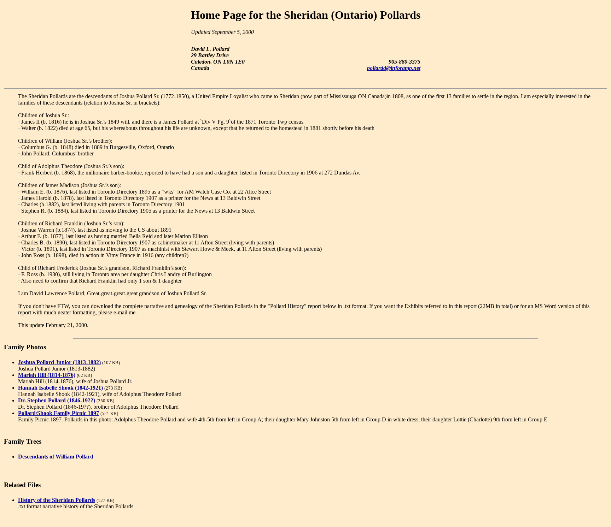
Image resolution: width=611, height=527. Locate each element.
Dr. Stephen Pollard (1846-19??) (56, 400)
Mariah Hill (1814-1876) (46, 375)
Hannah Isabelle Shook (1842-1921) (60, 388)
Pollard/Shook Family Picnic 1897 (58, 413)
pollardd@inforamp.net (393, 68)
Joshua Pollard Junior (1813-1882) (59, 362)
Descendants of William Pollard (55, 457)
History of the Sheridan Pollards (56, 500)
